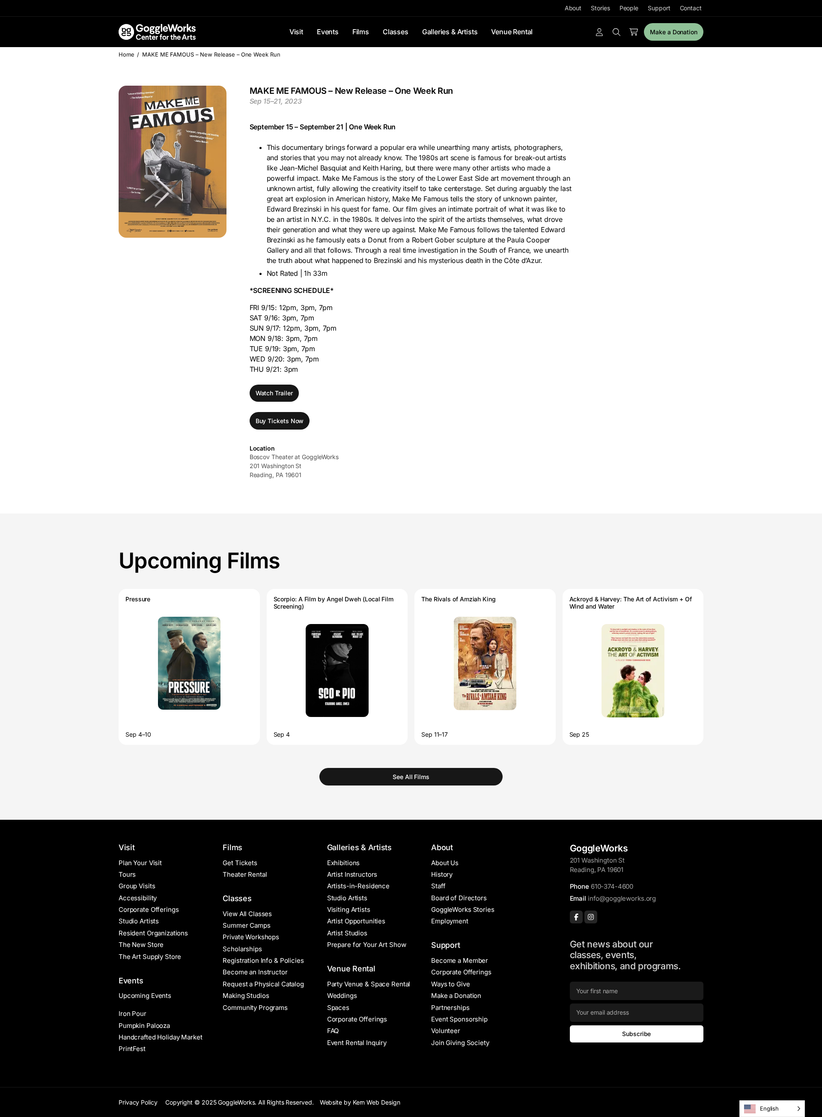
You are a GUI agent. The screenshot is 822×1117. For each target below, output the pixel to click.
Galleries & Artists (450, 31)
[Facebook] (576, 917)
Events (328, 31)
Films (360, 31)
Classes (395, 31)
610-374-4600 (612, 886)
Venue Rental (512, 31)
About (573, 8)
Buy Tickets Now (280, 420)
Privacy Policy (138, 1102)
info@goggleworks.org (622, 898)
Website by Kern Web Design (360, 1102)
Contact (691, 8)
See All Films (411, 776)
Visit (296, 31)
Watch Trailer (274, 393)
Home (126, 54)
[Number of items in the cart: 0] (633, 32)
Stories (600, 8)
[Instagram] (590, 917)
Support (659, 8)
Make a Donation (673, 32)
